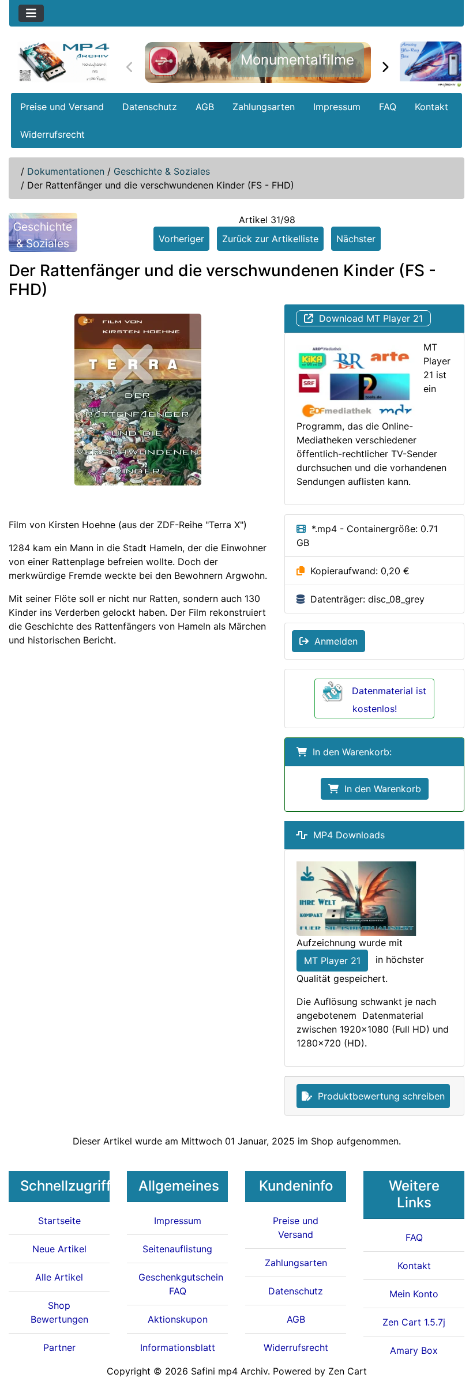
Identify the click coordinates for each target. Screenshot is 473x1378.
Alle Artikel (59, 1277)
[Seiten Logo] (63, 62)
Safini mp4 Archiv (229, 1371)
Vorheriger (181, 238)
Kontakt (431, 106)
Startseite (59, 1220)
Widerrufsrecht (52, 134)
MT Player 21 (332, 960)
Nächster (356, 238)
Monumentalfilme (297, 59)
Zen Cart (347, 1371)
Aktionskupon (178, 1319)
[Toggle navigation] (31, 13)
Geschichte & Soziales (162, 171)
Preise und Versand (62, 106)
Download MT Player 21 (368, 318)
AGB (205, 106)
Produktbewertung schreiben (378, 1096)
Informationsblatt (177, 1347)
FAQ (387, 106)
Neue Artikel (59, 1249)
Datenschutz (149, 106)
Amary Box (414, 1350)
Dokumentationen (65, 171)
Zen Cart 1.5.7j (413, 1322)
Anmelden (333, 641)
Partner (59, 1347)
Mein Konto (413, 1294)
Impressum (337, 106)
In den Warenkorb (380, 789)
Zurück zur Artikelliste (270, 238)
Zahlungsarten (263, 106)
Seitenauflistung (177, 1249)
